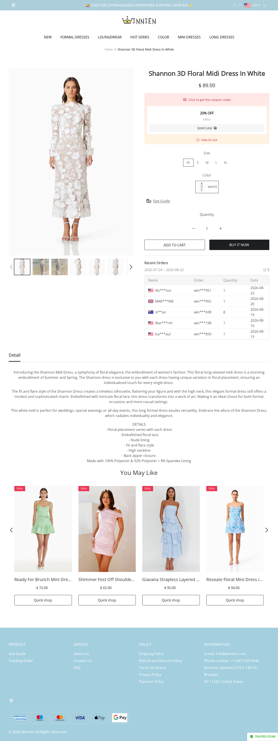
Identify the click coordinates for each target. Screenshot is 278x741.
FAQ (77, 667)
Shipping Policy (151, 653)
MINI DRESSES (189, 37)
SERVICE (81, 644)
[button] (11, 267)
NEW (48, 37)
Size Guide (17, 653)
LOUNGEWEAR (110, 37)
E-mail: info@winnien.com (225, 653)
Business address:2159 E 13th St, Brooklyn (231, 671)
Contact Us (83, 660)
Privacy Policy (150, 674)
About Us (81, 653)
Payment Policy (151, 681)
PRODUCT (17, 644)
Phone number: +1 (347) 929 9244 (231, 660)
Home (108, 49)
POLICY (145, 644)
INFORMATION (217, 644)
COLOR (163, 37)
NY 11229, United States (223, 681)
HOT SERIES (139, 37)
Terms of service (152, 667)
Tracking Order (21, 660)
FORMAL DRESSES (74, 37)
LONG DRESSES (221, 37)
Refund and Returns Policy (160, 660)
